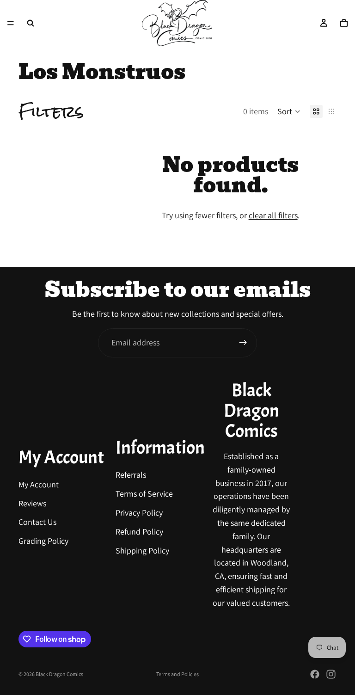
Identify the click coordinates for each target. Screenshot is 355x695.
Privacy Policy (139, 512)
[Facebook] (314, 674)
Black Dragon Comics (59, 673)
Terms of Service (144, 493)
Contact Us (37, 522)
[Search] (30, 23)
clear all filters (273, 215)
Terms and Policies (177, 673)
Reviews (32, 503)
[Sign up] (243, 342)
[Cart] (344, 23)
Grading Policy (43, 540)
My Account (38, 484)
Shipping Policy (142, 550)
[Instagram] (331, 674)
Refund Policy (139, 531)
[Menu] (10, 23)
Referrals (131, 474)
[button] (288, 111)
